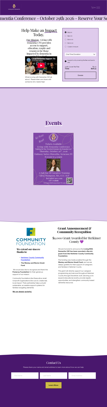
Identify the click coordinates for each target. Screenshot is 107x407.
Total (67, 69)
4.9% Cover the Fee (72, 67)
